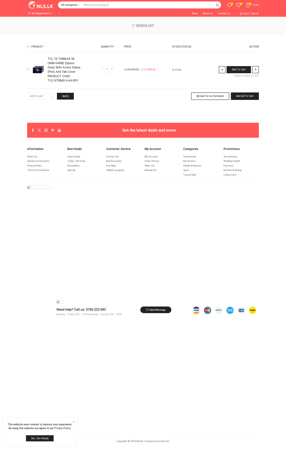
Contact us (224, 13)
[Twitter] (39, 130)
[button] (239, 69)
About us (208, 13)
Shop (195, 13)
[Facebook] (32, 130)
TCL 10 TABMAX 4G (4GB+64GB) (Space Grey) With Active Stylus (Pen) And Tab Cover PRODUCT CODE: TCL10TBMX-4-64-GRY (64, 69)
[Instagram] (46, 130)
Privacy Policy (62, 428)
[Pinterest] (52, 130)
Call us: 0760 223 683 (81, 309)
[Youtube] (59, 130)
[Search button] (217, 4)
